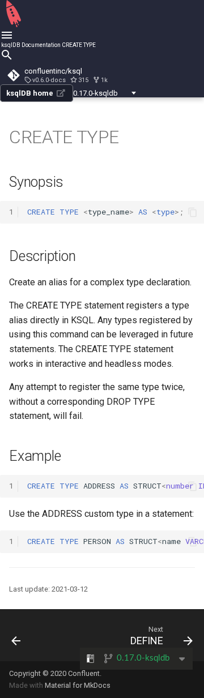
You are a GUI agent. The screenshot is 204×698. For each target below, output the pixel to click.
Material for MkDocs (77, 685)
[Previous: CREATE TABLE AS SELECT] (16, 635)
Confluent (84, 673)
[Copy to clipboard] (192, 212)
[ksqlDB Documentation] (13, 25)
